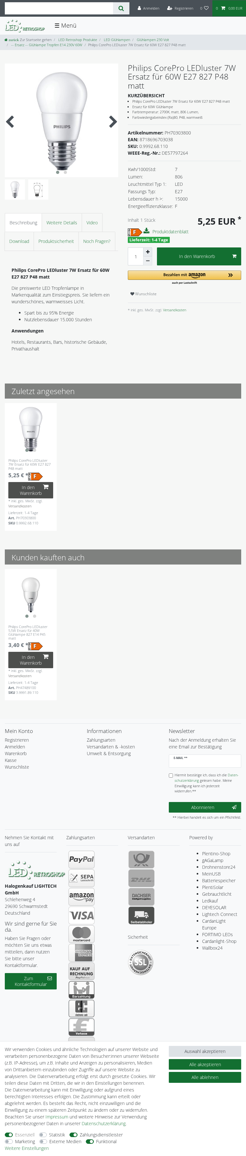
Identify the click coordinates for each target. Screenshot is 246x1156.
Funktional (106, 1141)
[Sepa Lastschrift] (81, 878)
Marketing (25, 1141)
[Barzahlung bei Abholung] (81, 989)
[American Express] (81, 952)
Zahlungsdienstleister (101, 1135)
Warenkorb (16, 753)
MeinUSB (211, 874)
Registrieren (17, 740)
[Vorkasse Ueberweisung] (81, 1027)
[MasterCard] (81, 934)
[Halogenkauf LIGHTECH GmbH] (37, 869)
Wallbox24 (212, 948)
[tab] (23, 222)
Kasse (11, 760)
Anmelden (15, 747)
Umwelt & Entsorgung (109, 753)
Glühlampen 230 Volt (152, 39)
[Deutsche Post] (141, 859)
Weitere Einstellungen (27, 1148)
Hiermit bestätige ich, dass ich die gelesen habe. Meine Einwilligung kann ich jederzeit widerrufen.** (207, 782)
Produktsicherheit (56, 241)
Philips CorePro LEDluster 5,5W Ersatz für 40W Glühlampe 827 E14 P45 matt (27, 632)
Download (19, 241)
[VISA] (81, 915)
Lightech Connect (219, 914)
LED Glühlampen (116, 39)
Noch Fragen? (97, 241)
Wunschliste (145, 294)
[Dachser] (141, 896)
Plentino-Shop (216, 853)
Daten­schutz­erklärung (104, 1123)
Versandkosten (174, 309)
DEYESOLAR (214, 907)
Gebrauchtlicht (217, 894)
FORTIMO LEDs (217, 934)
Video (92, 223)
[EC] (81, 1008)
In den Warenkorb (197, 256)
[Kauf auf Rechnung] (81, 971)
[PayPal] (81, 859)
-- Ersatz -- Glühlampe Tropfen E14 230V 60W (46, 44)
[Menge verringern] (147, 260)
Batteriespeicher (218, 880)
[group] (31, 429)
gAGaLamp (212, 860)
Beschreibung (23, 223)
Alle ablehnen (205, 1077)
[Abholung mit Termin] (141, 915)
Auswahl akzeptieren (205, 1051)
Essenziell (25, 1135)
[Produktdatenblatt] (147, 231)
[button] (184, 278)
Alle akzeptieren (205, 1064)
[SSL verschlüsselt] (140, 962)
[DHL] (141, 878)
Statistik (57, 1135)
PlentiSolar (212, 887)
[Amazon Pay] (81, 896)
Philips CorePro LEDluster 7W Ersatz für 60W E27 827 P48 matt (29, 464)
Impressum (56, 1117)
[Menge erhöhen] (147, 251)
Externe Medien (65, 1141)
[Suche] (121, 8)
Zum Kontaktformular (31, 981)
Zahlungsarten (101, 740)
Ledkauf (210, 901)
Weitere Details (61, 223)
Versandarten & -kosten (111, 747)
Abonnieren (202, 807)
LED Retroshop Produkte (77, 39)
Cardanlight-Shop (219, 941)
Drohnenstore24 (218, 867)
